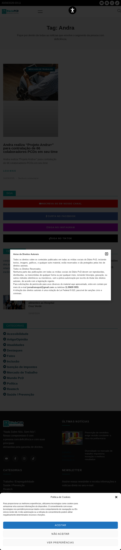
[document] (60, 275)
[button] (116, 497)
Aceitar (60, 525)
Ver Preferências (60, 542)
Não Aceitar (60, 534)
